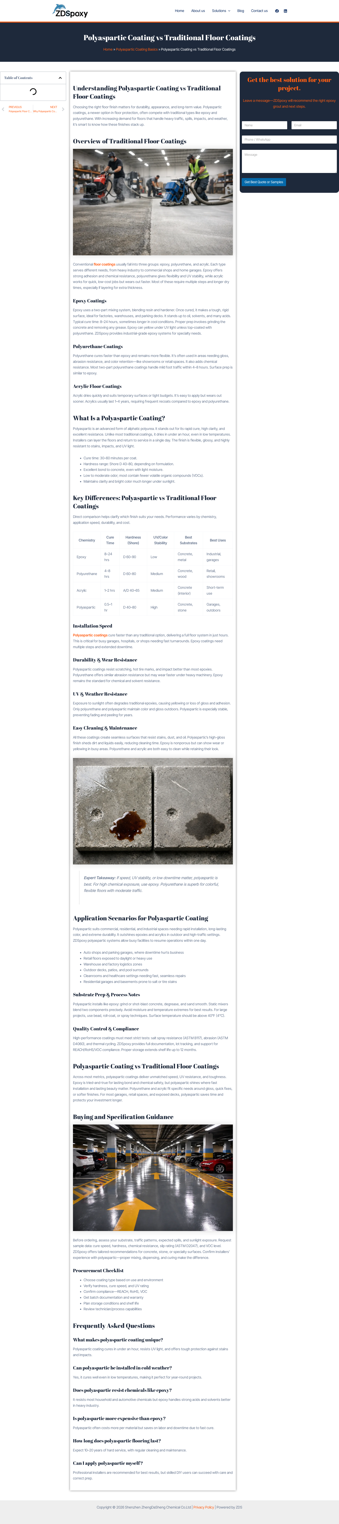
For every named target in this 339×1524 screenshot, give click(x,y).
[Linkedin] (285, 11)
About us (198, 11)
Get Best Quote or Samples (264, 182)
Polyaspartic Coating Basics (137, 49)
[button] (228, 11)
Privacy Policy (203, 1507)
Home (179, 11)
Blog (240, 11)
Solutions (219, 11)
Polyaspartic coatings (90, 635)
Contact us (259, 11)
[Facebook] (277, 11)
